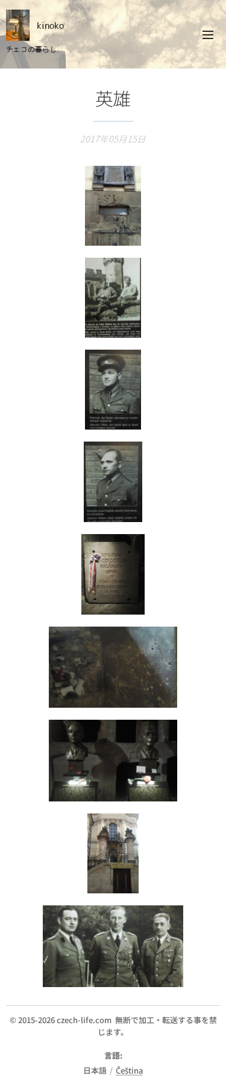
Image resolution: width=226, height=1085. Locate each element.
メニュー (208, 34)
